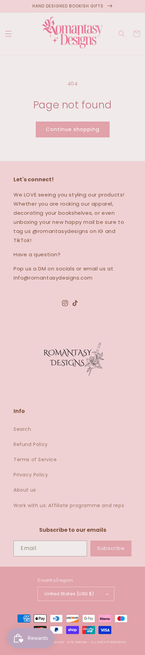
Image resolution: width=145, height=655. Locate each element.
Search (22, 429)
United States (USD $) (69, 594)
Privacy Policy (30, 474)
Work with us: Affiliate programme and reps (68, 505)
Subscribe (111, 548)
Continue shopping (72, 129)
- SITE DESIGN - (78, 642)
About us (24, 490)
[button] (8, 33)
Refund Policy (30, 444)
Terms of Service (35, 459)
